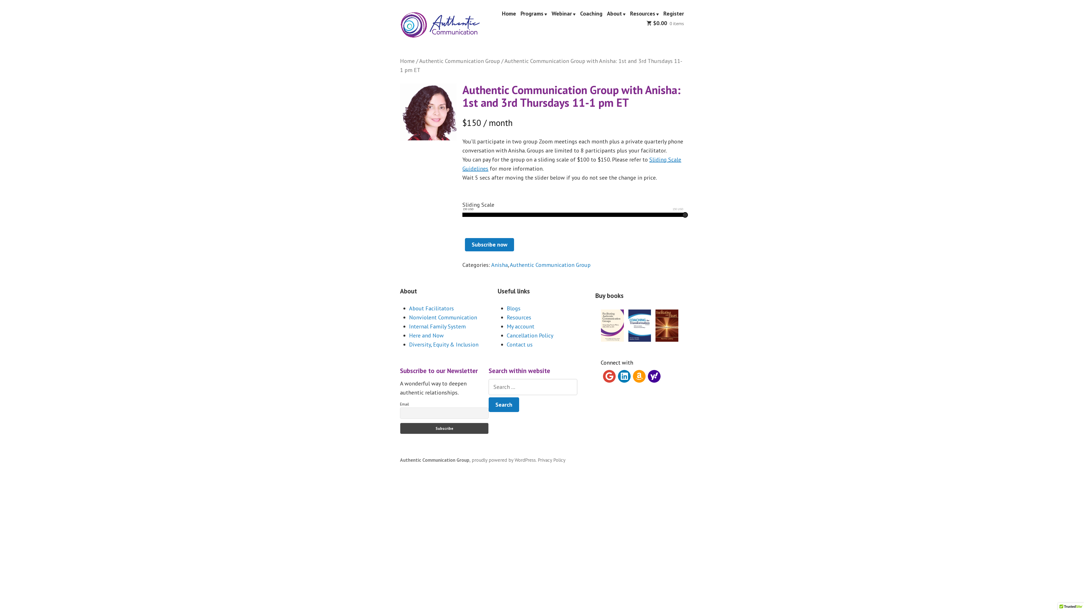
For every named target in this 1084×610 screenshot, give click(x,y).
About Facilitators (431, 308)
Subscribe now (489, 244)
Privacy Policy (551, 460)
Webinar (562, 13)
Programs (532, 13)
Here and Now (426, 335)
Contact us (520, 344)
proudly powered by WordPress (504, 460)
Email (404, 404)
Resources (642, 13)
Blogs (514, 308)
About (614, 13)
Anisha (499, 265)
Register (673, 13)
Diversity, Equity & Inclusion (443, 344)
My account (520, 326)
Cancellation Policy (530, 335)
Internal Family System (437, 326)
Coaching (591, 13)
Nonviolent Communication (443, 317)
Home (509, 13)
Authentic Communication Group (459, 61)
